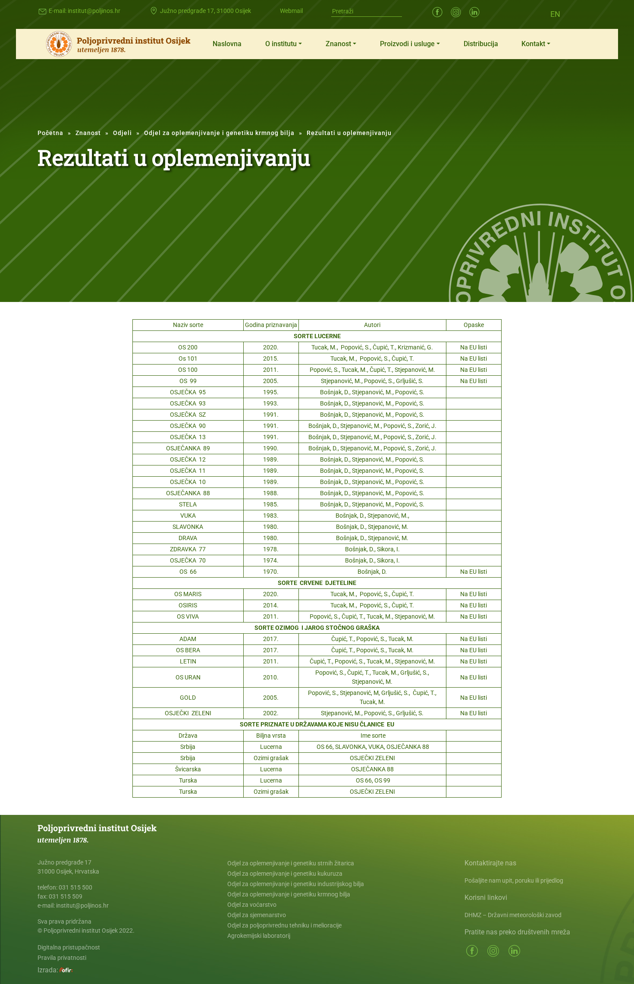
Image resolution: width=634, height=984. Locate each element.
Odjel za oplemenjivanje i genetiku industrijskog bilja (295, 883)
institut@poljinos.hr (94, 10)
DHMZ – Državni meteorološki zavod (513, 915)
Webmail (291, 10)
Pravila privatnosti (62, 957)
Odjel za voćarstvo (251, 904)
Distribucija (481, 44)
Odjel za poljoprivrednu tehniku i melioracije (284, 925)
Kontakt (533, 44)
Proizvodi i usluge (407, 44)
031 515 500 (75, 887)
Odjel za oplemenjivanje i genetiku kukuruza (284, 873)
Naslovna (227, 44)
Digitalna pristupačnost (69, 947)
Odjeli (122, 132)
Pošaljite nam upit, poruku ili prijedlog (514, 880)
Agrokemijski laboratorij (258, 935)
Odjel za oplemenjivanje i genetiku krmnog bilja (219, 132)
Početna (50, 132)
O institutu (281, 44)
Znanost (338, 44)
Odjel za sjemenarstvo (256, 915)
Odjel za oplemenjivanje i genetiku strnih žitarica (290, 863)
